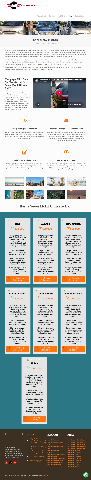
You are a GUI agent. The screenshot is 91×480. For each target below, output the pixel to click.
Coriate (45, 476)
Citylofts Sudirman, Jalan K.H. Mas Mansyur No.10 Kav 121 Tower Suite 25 (38, 441)
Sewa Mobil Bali (52, 456)
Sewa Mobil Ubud (73, 464)
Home (37, 43)
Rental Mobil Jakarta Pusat (76, 444)
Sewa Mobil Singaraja (74, 466)
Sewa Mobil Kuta (72, 454)
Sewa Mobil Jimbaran (74, 460)
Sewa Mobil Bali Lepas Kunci (56, 458)
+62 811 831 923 (38, 457)
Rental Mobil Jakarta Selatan (76, 446)
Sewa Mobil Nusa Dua (74, 458)
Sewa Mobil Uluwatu (74, 462)
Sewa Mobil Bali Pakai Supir (55, 460)
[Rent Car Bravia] (21, 5)
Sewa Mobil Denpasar (74, 452)
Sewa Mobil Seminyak (74, 456)
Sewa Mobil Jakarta (53, 440)
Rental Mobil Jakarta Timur (76, 442)
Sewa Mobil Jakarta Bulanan (56, 454)
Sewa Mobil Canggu (73, 450)
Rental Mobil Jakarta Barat (76, 440)
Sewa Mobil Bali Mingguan (55, 462)
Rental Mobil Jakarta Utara (76, 448)
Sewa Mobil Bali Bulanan (54, 464)
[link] (14, 181)
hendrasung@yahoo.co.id (38, 461)
